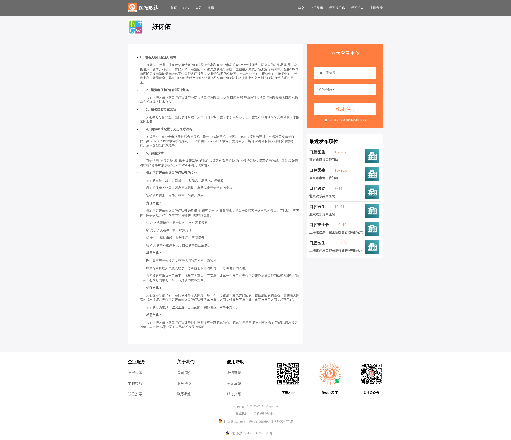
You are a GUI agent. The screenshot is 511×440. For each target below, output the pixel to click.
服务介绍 (234, 394)
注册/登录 (376, 8)
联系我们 (184, 394)
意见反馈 (234, 383)
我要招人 (357, 8)
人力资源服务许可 (263, 413)
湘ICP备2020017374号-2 (239, 421)
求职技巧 (135, 383)
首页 (174, 8)
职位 (186, 8)
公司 (198, 8)
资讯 (211, 8)
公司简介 (184, 373)
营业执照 (242, 413)
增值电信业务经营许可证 (275, 421)
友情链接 (234, 373)
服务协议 (184, 383)
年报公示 (135, 373)
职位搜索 (135, 394)
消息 (301, 8)
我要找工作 (337, 8)
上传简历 (316, 8)
